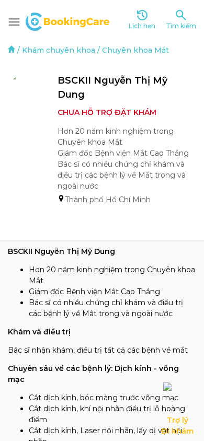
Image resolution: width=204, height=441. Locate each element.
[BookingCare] (67, 20)
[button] (14, 22)
